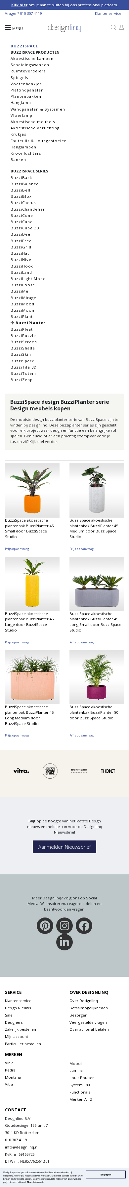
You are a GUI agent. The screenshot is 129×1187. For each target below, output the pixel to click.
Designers (13, 1022)
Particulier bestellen (23, 1043)
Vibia (9, 1062)
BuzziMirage (23, 297)
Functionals (79, 1092)
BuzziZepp (22, 379)
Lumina (76, 1070)
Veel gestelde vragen (88, 1022)
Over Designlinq (83, 1000)
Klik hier (19, 4)
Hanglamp (21, 102)
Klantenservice (108, 13)
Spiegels (19, 77)
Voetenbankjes (26, 83)
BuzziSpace (24, 45)
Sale (9, 1015)
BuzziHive (21, 259)
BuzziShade (23, 348)
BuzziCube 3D (25, 227)
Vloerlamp (21, 115)
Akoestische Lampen (32, 58)
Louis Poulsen (82, 1077)
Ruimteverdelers (28, 70)
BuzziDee (20, 234)
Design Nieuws (18, 1007)
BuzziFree (21, 240)
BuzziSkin (21, 354)
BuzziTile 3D (24, 367)
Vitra (9, 1084)
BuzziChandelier (28, 209)
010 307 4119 (31, 13)
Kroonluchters (26, 153)
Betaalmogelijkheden (88, 1007)
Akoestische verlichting (35, 127)
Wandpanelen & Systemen (38, 109)
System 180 (79, 1084)
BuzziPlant (22, 316)
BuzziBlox (21, 196)
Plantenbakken (26, 96)
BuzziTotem (23, 373)
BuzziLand (21, 272)
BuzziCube (22, 221)
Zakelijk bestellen (20, 1029)
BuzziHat (20, 253)
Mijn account (16, 1036)
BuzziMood (22, 303)
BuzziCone (22, 215)
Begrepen (106, 1174)
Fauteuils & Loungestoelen (39, 140)
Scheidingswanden (30, 64)
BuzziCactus (23, 202)
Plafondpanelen (27, 90)
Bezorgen (78, 1015)
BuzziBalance (25, 183)
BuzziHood (22, 266)
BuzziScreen (24, 341)
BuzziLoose (23, 284)
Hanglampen (23, 146)
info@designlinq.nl (21, 1147)
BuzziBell (20, 190)
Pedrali (11, 1070)
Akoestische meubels (33, 121)
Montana (13, 1077)
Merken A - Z (80, 1099)
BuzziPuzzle (23, 335)
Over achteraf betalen (89, 1029)
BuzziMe (19, 291)
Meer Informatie (35, 1182)
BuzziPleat (22, 329)
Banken (18, 159)
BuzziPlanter (29, 322)
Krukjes (18, 134)
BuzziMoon (22, 310)
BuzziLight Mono (28, 278)
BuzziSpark (22, 360)
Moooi (75, 1063)
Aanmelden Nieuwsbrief (64, 847)
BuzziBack (21, 177)
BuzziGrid (21, 247)
